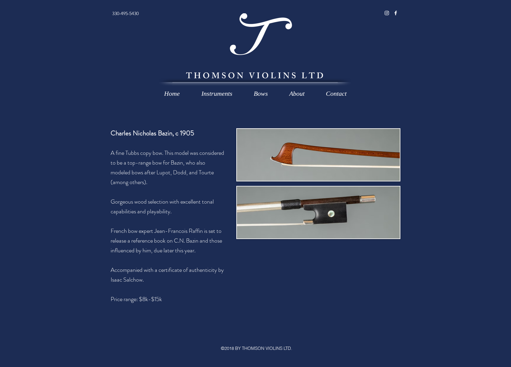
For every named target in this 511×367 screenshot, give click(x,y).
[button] (216, 94)
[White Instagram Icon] (387, 13)
